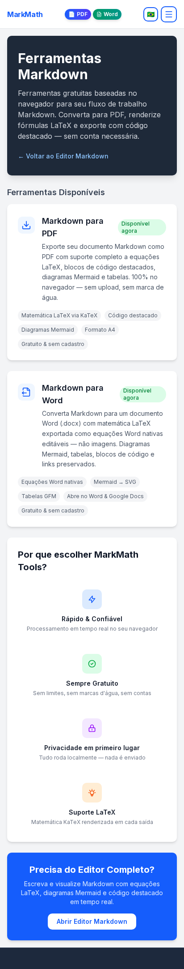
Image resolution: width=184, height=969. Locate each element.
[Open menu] (169, 14)
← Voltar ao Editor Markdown (63, 156)
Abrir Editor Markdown (92, 921)
